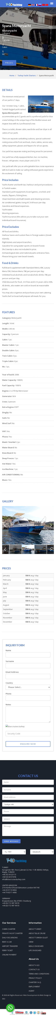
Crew (31, 942)
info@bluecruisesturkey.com (13, 879)
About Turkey (35, 929)
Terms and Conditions (39, 974)
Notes (8, 704)
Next (51, 526)
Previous (5, 526)
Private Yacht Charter (12, 933)
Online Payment (9, 955)
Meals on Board (36, 946)
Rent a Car (7, 942)
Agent (31, 991)
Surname (10, 661)
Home (11, 75)
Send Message (11, 841)
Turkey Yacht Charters (27, 75)
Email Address (12, 672)
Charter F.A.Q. (35, 982)
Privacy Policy (35, 978)
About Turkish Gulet (38, 937)
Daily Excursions (10, 937)
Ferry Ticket (7, 950)
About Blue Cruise (37, 933)
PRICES (9, 63)
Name (8, 650)
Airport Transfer (10, 946)
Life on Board (35, 950)
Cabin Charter (8, 929)
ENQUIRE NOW (28, 744)
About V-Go (34, 965)
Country (9, 683)
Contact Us (34, 969)
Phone (8, 693)
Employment (34, 986)
